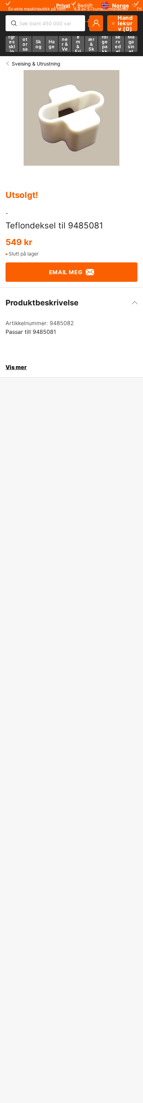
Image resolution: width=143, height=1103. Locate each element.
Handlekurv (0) (125, 23)
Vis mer (16, 367)
